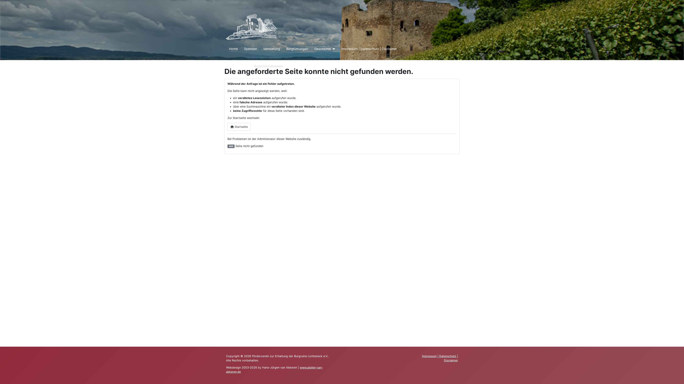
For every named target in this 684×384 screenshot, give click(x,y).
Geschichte (322, 49)
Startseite (241, 127)
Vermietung (271, 49)
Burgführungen (297, 49)
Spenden (250, 49)
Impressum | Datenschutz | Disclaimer (369, 49)
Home (233, 49)
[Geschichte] (333, 49)
